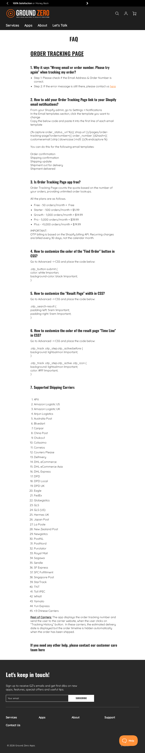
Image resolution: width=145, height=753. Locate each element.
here (113, 86)
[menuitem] (12, 25)
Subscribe (81, 698)
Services (12, 25)
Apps (28, 25)
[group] (47, 3)
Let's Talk (60, 25)
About (42, 25)
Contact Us (13, 725)
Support (110, 717)
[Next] (87, 3)
